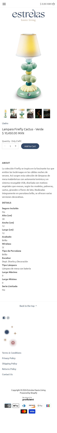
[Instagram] (8, 317)
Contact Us (7, 374)
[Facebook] (4, 317)
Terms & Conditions (11, 352)
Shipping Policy (9, 363)
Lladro (5, 123)
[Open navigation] (4, 4)
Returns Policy (9, 368)
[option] (5, 113)
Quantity (10, 141)
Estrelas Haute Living (36, 390)
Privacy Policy (8, 358)
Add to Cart (30, 146)
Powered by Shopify (28, 392)
